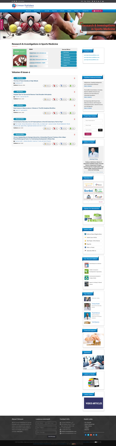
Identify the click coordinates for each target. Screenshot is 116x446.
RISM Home (66, 52)
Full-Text (64, 85)
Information (37, 11)
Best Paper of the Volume (93, 241)
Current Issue (66, 63)
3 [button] (89, 200)
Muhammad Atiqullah (93, 159)
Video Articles (88, 426)
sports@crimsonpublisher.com (91, 59)
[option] (93, 159)
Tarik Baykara (95, 315)
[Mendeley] (103, 1)
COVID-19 (98, 11)
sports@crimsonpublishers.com (91, 55)
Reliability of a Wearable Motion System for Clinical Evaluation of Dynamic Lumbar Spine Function (93, 105)
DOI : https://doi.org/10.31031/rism (38, 59)
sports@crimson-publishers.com (91, 57)
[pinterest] (92, 1)
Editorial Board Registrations (94, 234)
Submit (88, 134)
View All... (101, 202)
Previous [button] (82, 159)
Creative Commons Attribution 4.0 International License (42, 443)
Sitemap (88, 1)
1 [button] (85, 200)
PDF (56, 85)
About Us (28, 11)
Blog (85, 1)
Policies (76, 11)
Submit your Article (92, 237)
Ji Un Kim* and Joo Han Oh (21, 96)
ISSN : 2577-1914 (34, 56)
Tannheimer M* (19, 83)
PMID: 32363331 (88, 88)
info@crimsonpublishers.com (68, 431)
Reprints (54, 11)
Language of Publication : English (37, 62)
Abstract (48, 85)
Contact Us (86, 11)
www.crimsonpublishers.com (62, 443)
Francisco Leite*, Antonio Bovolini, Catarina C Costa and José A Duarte (33, 141)
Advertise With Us (91, 250)
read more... (20, 431)
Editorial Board (66, 57)
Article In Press (66, 60)
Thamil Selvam (96, 306)
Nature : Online (33, 66)
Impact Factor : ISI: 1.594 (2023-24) (38, 53)
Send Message (51, 436)
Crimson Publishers (86, 442)
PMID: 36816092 (88, 109)
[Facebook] (100, 1)
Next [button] (105, 159)
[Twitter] (94, 1)
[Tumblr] (96, 1)
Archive (65, 65)
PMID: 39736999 (88, 99)
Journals (47, 11)
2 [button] (87, 200)
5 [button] (88, 202)
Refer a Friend (90, 247)
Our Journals (88, 422)
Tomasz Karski (96, 297)
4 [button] (92, 200)
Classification (66, 55)
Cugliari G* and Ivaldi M (21, 110)
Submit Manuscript (89, 424)
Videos (69, 11)
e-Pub (72, 85)
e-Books (62, 11)
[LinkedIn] (98, 1)
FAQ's (82, 1)
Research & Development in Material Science (93, 171)
